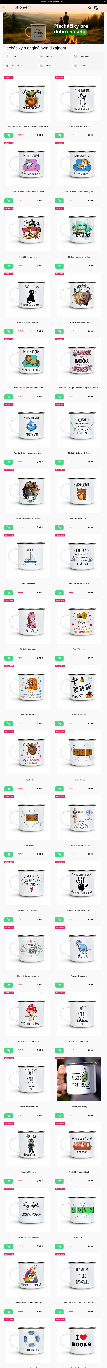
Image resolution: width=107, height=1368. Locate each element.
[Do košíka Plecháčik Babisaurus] (8, 658)
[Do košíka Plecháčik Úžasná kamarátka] (59, 266)
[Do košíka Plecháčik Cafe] (8, 854)
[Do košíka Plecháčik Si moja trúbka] (8, 266)
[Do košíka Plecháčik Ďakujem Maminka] (8, 985)
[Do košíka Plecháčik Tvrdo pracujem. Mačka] (8, 331)
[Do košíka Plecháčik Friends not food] (59, 1181)
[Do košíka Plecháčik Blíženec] (8, 723)
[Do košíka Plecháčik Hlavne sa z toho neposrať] (8, 1311)
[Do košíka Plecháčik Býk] (8, 788)
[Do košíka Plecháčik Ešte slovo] (8, 1181)
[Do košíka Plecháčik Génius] (59, 1246)
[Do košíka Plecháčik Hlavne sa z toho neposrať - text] (59, 1311)
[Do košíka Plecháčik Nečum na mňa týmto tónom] (8, 462)
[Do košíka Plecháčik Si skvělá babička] (59, 331)
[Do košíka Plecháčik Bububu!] (59, 723)
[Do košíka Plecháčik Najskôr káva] (59, 527)
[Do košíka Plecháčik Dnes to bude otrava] (8, 1050)
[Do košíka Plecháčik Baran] (59, 658)
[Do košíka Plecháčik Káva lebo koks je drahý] (8, 527)
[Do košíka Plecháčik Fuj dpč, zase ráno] (8, 1246)
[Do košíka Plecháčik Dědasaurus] (59, 985)
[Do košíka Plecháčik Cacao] (59, 788)
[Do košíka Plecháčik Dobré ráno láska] (8, 1115)
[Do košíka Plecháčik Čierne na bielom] (8, 919)
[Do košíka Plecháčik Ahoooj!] (8, 592)
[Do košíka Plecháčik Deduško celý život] (59, 462)
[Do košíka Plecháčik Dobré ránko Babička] (59, 1050)
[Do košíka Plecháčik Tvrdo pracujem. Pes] (59, 135)
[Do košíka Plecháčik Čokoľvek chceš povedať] (59, 919)
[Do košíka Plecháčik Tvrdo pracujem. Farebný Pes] (59, 200)
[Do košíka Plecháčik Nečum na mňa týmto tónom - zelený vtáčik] (8, 135)
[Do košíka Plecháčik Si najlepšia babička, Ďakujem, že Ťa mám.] (59, 396)
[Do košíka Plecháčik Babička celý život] (59, 592)
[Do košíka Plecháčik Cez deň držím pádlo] (59, 854)
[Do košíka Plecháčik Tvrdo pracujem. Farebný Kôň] (8, 396)
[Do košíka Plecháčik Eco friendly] (59, 1115)
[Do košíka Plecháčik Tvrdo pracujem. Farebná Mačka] (8, 200)
